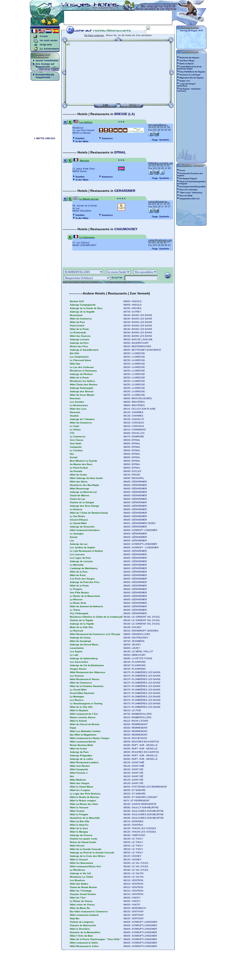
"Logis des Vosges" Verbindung (186, 85)
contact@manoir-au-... (159, 201)
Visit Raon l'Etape (187, 61)
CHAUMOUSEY (125, 229)
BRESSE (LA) (124, 114)
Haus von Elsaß (185, 196)
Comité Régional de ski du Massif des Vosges (189, 68)
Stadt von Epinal (186, 64)
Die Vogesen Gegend (188, 179)
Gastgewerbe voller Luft (189, 199)
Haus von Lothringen (188, 190)
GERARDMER (124, 191)
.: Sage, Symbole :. (160, 139)
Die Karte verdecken (94, 35)
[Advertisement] (118, 18)
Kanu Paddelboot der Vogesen (192, 72)
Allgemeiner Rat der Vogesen (191, 78)
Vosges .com (184, 81)
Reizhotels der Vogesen (189, 58)
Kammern (107, 138)
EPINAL (120, 152)
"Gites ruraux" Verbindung (190, 193)
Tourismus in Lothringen (190, 75)
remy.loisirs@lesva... (158, 125)
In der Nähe (82, 141)
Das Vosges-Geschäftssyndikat (192, 187)
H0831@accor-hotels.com (160, 163)
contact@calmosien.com (160, 240)
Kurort (182, 170)
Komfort (80, 138)
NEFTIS (40, 138)
